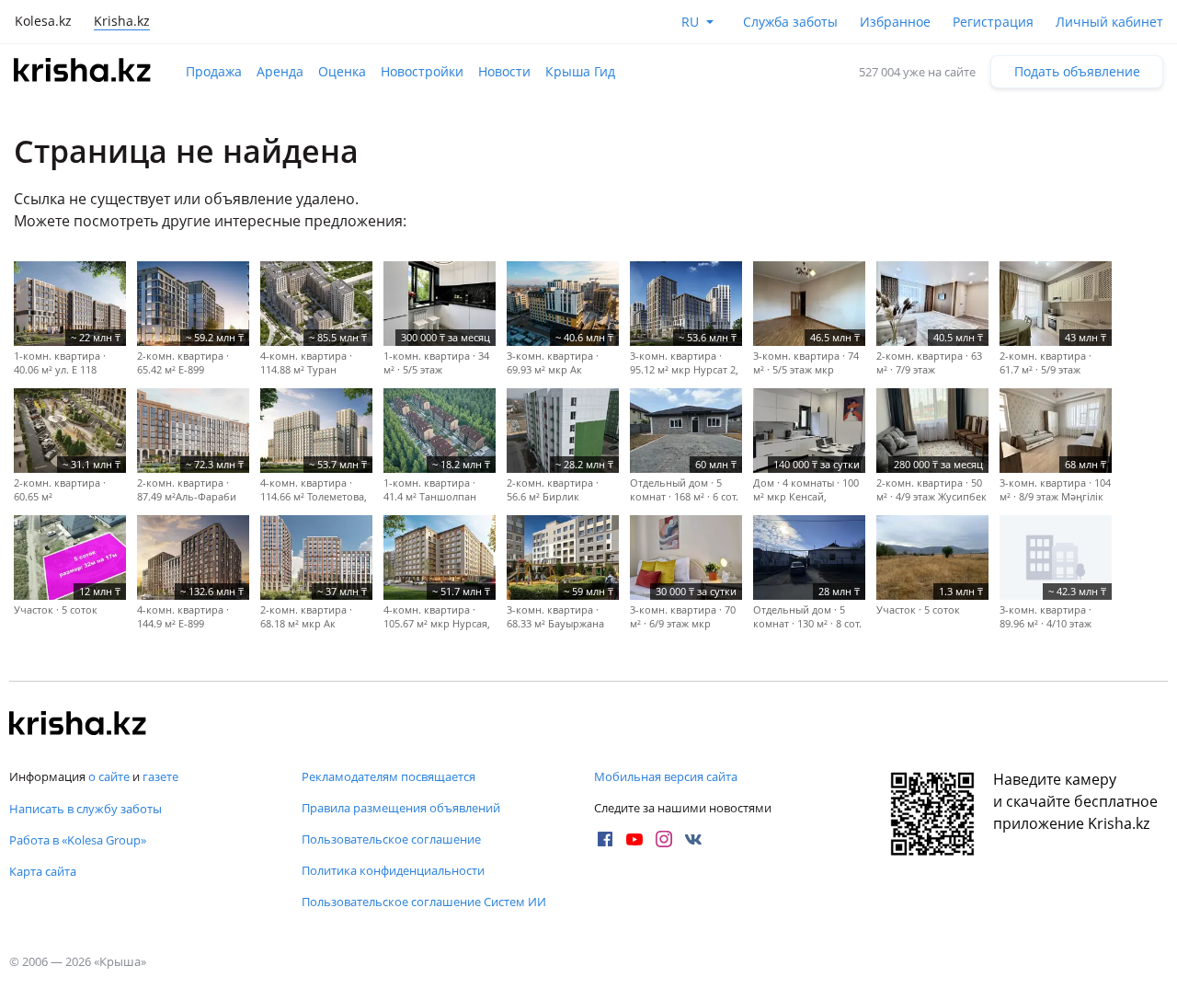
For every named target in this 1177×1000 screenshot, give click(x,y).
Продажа (214, 71)
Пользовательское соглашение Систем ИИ (424, 901)
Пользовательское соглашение (391, 839)
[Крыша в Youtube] (634, 839)
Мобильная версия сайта (665, 776)
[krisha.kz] (78, 725)
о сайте (109, 776)
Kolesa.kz (43, 20)
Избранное (895, 21)
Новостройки (422, 71)
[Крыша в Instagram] (664, 839)
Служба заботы (790, 21)
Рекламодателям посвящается (388, 776)
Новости (504, 71)
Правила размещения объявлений (401, 807)
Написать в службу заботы (85, 808)
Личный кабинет (1109, 21)
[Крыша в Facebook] (605, 839)
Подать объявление (1077, 71)
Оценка (342, 71)
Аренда (280, 71)
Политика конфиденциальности (393, 870)
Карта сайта (42, 871)
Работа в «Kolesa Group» (77, 840)
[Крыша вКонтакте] (693, 839)
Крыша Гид (580, 71)
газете (160, 776)
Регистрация (993, 21)
